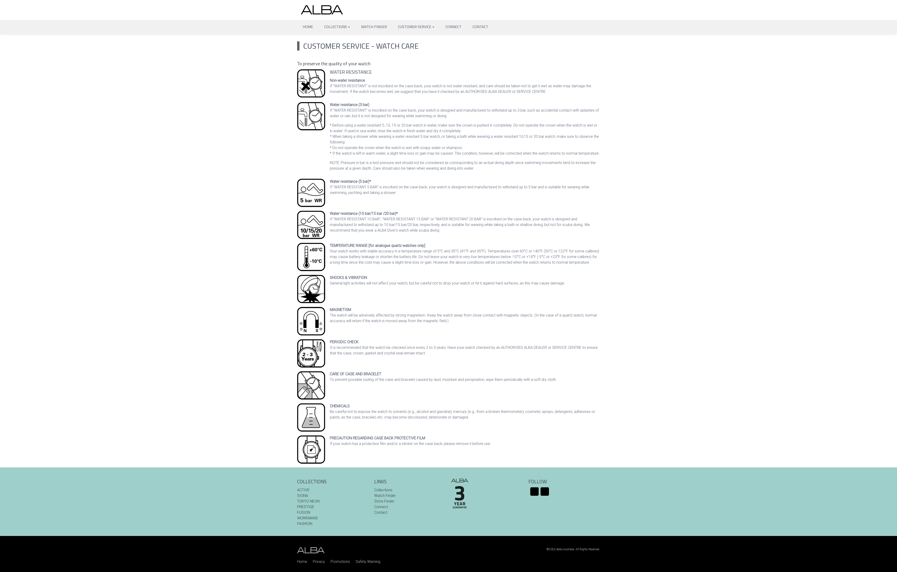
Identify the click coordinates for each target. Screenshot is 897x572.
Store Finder (384, 501)
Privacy (319, 561)
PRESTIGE (305, 507)
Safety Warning (368, 561)
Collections (335, 26)
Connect (453, 26)
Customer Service (414, 26)
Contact (480, 26)
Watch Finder (374, 26)
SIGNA (302, 495)
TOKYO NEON (308, 501)
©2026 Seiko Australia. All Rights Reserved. (573, 549)
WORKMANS (307, 518)
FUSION (303, 512)
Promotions (340, 561)
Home (308, 26)
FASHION (304, 523)
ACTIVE (303, 490)
